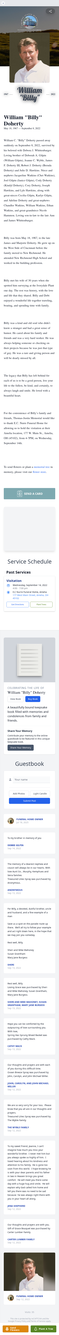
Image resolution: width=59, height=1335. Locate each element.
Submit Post (29, 800)
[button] (29, 1272)
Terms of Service (38, 1321)
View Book (15, 698)
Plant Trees (41, 604)
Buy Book (33, 698)
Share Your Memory (20, 747)
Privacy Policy (21, 1321)
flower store (39, 472)
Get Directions (17, 604)
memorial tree (42, 467)
